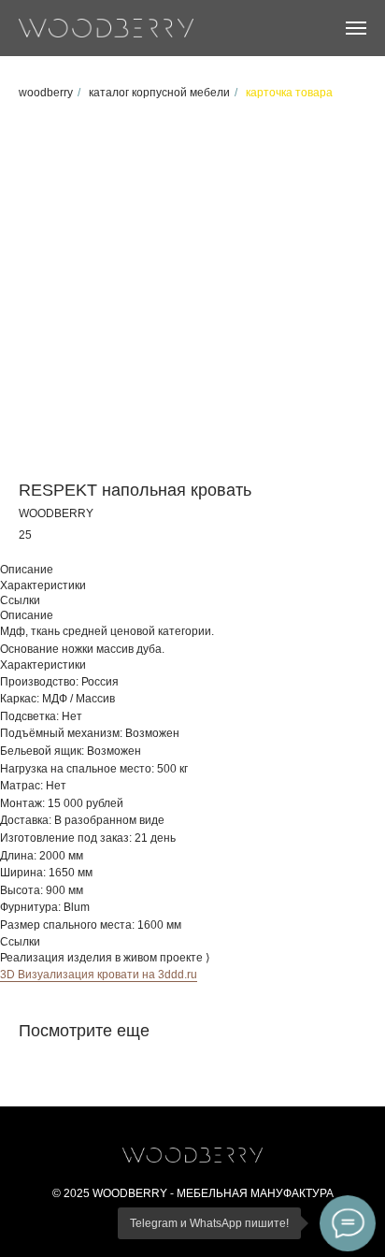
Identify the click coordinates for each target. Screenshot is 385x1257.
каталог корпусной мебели (159, 92)
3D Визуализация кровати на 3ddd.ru (98, 974)
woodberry (46, 92)
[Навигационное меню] (356, 28)
